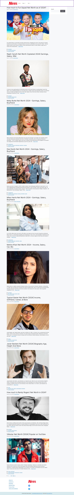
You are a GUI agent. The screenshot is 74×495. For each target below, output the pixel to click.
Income (16, 293)
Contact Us (11, 481)
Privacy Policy (11, 486)
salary (26, 193)
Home (19, 3)
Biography (10, 145)
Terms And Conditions (13, 488)
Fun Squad (10, 50)
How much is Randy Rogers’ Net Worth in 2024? (26, 392)
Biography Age (10, 388)
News (24, 3)
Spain (9, 387)
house (13, 293)
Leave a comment (11, 51)
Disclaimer (11, 483)
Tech (29, 3)
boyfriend (9, 193)
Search (52, 9)
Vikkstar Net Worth (11, 472)
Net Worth (10, 49)
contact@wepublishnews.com (37, 493)
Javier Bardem (18, 388)
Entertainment (10, 144)
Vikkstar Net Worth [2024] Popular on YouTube (26, 434)
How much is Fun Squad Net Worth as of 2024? (26, 8)
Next (14, 475)
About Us (11, 480)
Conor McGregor (14, 193)
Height (15, 388)
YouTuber (25, 145)
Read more (20, 46)
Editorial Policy (12, 485)
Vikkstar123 (17, 472)
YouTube (20, 472)
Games (9, 471)
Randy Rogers (14, 430)
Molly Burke (17, 145)
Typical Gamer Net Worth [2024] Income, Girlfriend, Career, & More (24, 298)
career (11, 293)
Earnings (13, 145)
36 (11, 475)
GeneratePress (49, 493)
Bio (8, 293)
